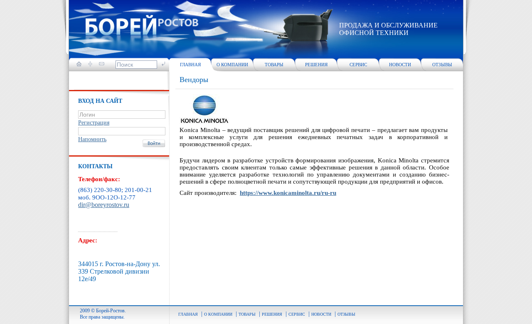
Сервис (358, 64)
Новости (400, 64)
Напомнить (92, 139)
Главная (190, 64)
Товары (274, 64)
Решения (316, 64)
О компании (232, 64)
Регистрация (93, 123)
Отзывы (442, 64)
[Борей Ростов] (142, 26)
